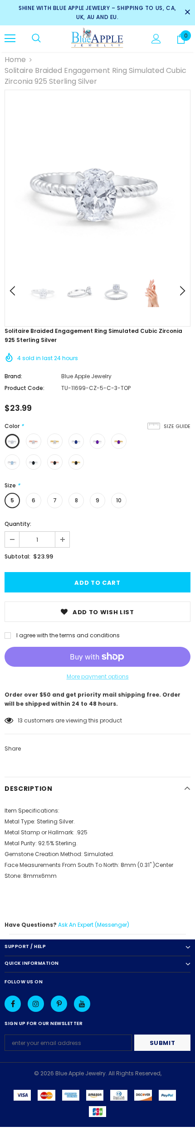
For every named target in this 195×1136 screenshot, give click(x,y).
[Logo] (97, 38)
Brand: (13, 376)
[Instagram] (36, 1004)
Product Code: (24, 388)
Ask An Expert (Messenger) (93, 925)
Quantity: (18, 524)
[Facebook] (13, 1004)
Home (15, 59)
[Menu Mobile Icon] (10, 38)
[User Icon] (156, 38)
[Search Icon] (36, 38)
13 (20, 720)
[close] (187, 12)
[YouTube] (82, 1004)
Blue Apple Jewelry (86, 376)
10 (119, 500)
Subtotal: (17, 556)
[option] (97, 182)
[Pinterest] (59, 1004)
